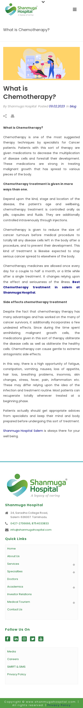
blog (28, 38)
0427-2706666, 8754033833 (29, 523)
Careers (13, 659)
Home (18, 38)
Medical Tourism (18, 602)
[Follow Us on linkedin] (16, 639)
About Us (13, 556)
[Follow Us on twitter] (32, 639)
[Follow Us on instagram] (24, 639)
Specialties (15, 571)
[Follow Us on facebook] (7, 639)
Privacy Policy (16, 674)
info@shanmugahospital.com (31, 530)
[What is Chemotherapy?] (41, 63)
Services (13, 564)
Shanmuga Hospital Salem (23, 431)
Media (11, 651)
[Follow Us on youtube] (40, 639)
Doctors (12, 579)
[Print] (15, 116)
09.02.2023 (57, 106)
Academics (15, 587)
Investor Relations (19, 594)
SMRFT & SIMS (16, 667)
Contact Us (14, 609)
